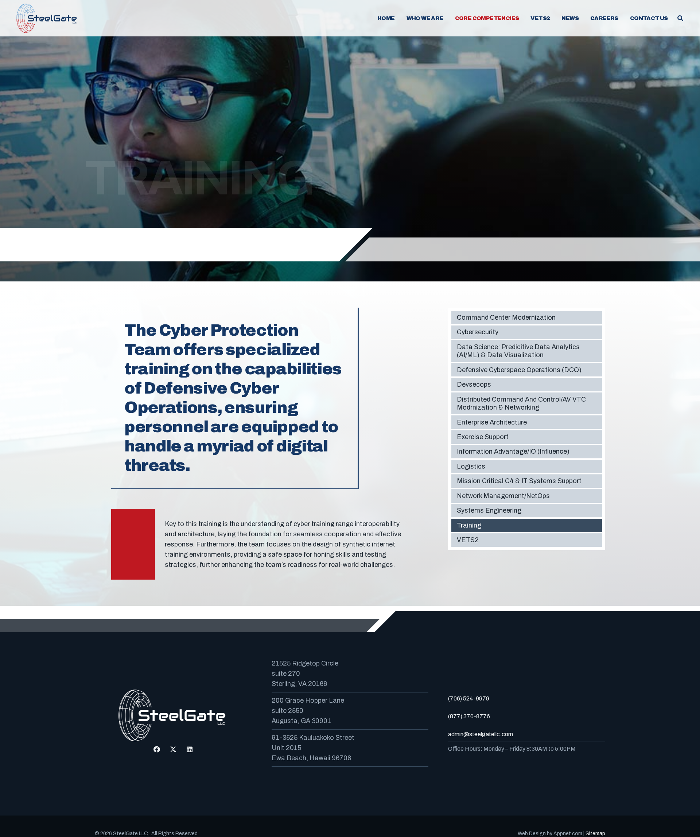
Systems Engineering (489, 510)
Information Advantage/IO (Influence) (513, 451)
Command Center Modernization (506, 317)
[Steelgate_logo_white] (47, 18)
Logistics (471, 466)
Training (469, 525)
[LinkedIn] (190, 749)
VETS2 (468, 540)
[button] (448, 18)
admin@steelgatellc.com (480, 734)
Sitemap (595, 833)
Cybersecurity (477, 332)
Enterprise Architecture (492, 422)
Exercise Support (483, 437)
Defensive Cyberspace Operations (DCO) (519, 370)
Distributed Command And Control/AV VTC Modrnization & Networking (521, 403)
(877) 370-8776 (469, 716)
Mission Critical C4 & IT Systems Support (519, 481)
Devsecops (474, 384)
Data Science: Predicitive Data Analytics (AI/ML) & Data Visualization (518, 351)
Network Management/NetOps (503, 496)
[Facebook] (157, 749)
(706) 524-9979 (468, 698)
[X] (173, 749)
